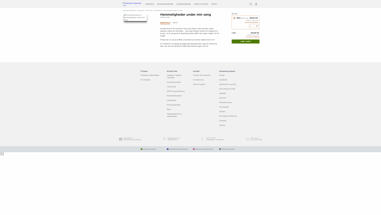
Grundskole (149, 4)
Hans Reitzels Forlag (227, 89)
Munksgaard (224, 107)
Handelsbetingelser (174, 96)
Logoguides (171, 100)
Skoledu (222, 111)
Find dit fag (148, 10)
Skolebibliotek (158, 10)
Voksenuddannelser (183, 4)
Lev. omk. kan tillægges (251, 22)
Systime (222, 125)
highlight (222, 93)
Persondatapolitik (173, 105)
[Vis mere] (190, 51)
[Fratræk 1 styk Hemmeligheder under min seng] (250, 26)
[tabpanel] (190, 39)
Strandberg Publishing (228, 116)
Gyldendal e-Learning (227, 84)
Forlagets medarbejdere (150, 75)
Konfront (222, 98)
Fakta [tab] (175, 22)
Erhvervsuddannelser (165, 4)
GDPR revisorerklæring (176, 91)
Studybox (223, 121)
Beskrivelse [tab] (165, 22)
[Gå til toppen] (2, 153)
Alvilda (222, 75)
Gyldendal (223, 80)
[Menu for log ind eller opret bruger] (256, 4)
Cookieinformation (174, 82)
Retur (169, 109)
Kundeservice (198, 80)
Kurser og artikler (201, 4)
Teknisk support (199, 84)
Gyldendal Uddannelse (129, 10)
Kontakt (214, 4)
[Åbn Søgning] (251, 4)
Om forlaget (145, 80)
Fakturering (171, 87)
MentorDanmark (225, 102)
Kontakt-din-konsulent (202, 75)
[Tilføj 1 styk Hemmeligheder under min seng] (257, 26)
